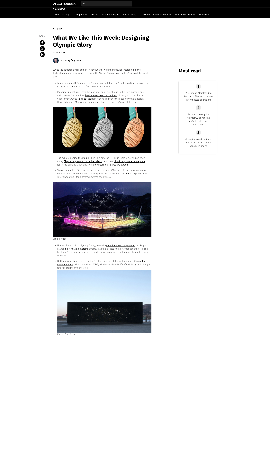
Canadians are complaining (120, 245)
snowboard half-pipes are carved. (110, 164)
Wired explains (134, 173)
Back (59, 29)
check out (76, 86)
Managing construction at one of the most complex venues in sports (198, 143)
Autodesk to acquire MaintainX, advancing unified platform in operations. (198, 119)
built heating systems (76, 248)
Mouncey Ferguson (70, 60)
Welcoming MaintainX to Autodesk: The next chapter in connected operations (198, 96)
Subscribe (204, 14)
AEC (93, 14)
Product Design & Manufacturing (119, 14)
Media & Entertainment (155, 14)
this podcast (84, 98)
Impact (80, 14)
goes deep (100, 102)
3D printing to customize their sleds (83, 161)
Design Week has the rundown (101, 95)
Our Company (62, 14)
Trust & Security (183, 14)
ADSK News (59, 9)
